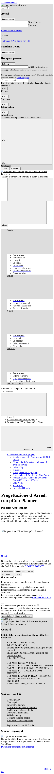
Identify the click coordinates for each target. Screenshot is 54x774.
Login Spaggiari (23, 78)
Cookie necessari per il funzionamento (18, 605)
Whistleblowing (14, 715)
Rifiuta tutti (24, 571)
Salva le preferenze (23, 616)
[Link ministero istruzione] (14, 5)
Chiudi (4, 96)
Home (10, 417)
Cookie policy (13, 699)
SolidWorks (18, 483)
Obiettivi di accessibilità (18, 712)
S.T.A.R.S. (18, 485)
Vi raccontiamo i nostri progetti (21, 419)
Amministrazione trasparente (20, 720)
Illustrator (17, 470)
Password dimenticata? (11, 30)
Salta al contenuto (9, 2)
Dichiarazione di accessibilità (20, 710)
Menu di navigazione (36, 448)
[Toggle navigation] (24, 212)
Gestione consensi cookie (18, 718)
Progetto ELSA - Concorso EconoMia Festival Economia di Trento (30, 478)
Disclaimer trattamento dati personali (17, 747)
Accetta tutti (11, 574)
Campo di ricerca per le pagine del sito (18, 388)
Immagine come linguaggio (25, 472)
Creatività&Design (21, 488)
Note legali (12, 702)
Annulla (5, 169)
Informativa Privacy (16, 705)
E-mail (31, 67)
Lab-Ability (18, 467)
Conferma (15, 169)
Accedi (5, 8)
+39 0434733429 (19, 645)
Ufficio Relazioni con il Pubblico (22, 707)
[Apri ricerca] (30, 189)
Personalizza (7, 571)
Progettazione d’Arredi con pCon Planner (31, 475)
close (4, 225)
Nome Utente (34, 22)
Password (32, 25)
